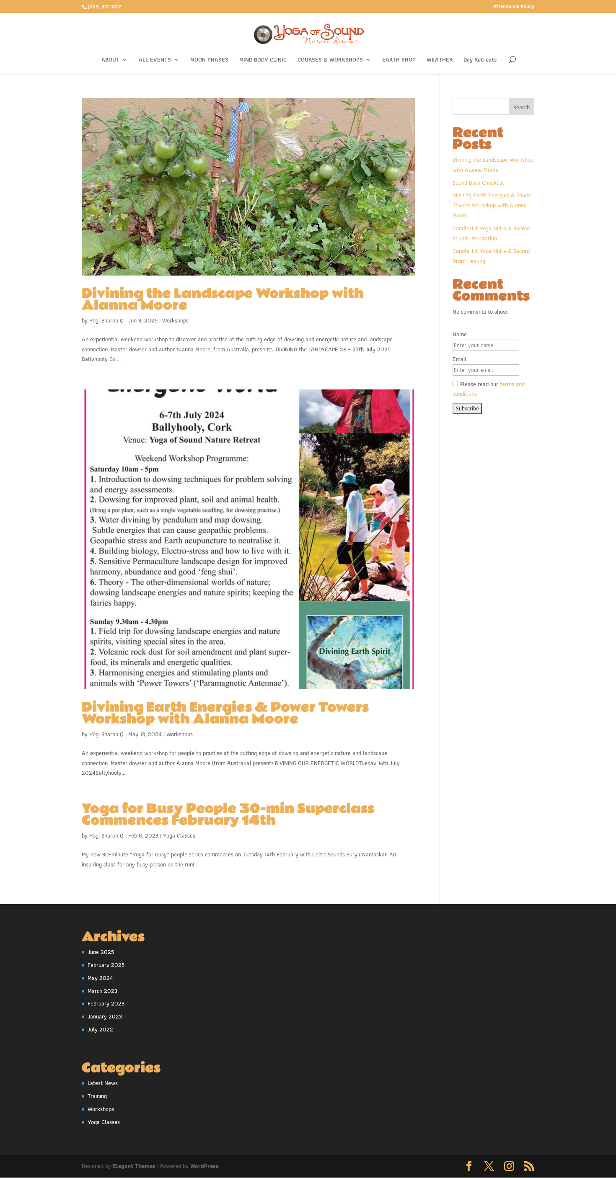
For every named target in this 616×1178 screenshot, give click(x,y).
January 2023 (105, 1016)
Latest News (103, 1083)
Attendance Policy (513, 7)
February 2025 (106, 964)
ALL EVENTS (155, 60)
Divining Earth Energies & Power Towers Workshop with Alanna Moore (225, 713)
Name (460, 334)
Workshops (175, 320)
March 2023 (102, 990)
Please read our (489, 389)
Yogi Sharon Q (106, 320)
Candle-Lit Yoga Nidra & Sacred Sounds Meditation (491, 233)
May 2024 (100, 977)
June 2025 (101, 951)
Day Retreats (480, 60)
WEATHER (440, 60)
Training (97, 1096)
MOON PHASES (209, 60)
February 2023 (106, 1003)
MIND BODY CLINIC (263, 60)
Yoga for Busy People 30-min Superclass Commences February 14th (228, 814)
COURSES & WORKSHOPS (330, 60)
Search (521, 107)
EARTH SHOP (399, 60)
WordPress (204, 1165)
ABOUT (110, 60)
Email (459, 358)
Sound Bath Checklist (478, 182)
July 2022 (100, 1029)
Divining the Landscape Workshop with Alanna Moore (223, 299)
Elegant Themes (134, 1165)
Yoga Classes (179, 835)
